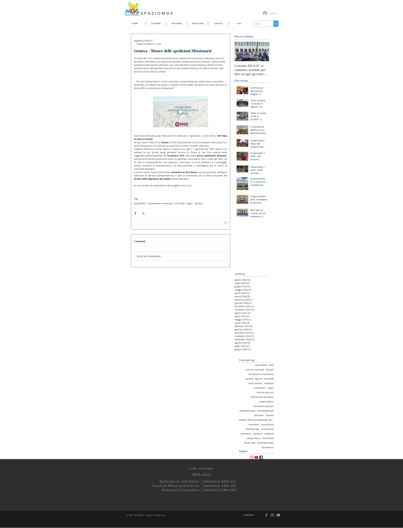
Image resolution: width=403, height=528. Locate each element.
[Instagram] (251, 457)
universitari (260, 387)
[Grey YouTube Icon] (278, 515)
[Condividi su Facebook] (135, 213)
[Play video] (180, 111)
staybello (269, 433)
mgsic (190, 203)
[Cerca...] (275, 24)
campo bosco (253, 438)
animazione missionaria (160, 203)
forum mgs (249, 442)
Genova (199, 203)
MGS (271, 365)
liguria (258, 378)
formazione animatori (262, 397)
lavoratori (259, 415)
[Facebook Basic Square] (261, 457)
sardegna (269, 383)
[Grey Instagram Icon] (272, 515)
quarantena (267, 424)
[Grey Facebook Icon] (266, 515)
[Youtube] (256, 457)
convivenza (245, 433)
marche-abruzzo (265, 392)
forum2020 (268, 438)
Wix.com (161, 515)
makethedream (247, 410)
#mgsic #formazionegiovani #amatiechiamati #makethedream (256, 420)
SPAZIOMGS (157, 13)
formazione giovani (264, 406)
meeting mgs (252, 429)
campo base (267, 429)
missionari (253, 424)
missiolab (180, 203)
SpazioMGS (140, 203)
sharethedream (265, 410)
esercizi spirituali (255, 369)
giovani (270, 369)
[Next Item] (264, 51)
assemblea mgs (265, 442)
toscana (249, 378)
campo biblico (266, 401)
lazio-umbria (255, 383)
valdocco (257, 433)
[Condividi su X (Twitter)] (143, 213)
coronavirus (267, 447)
